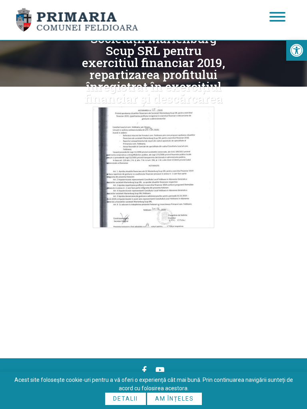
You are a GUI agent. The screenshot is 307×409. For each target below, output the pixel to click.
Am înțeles (174, 398)
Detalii (125, 398)
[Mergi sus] (290, 370)
